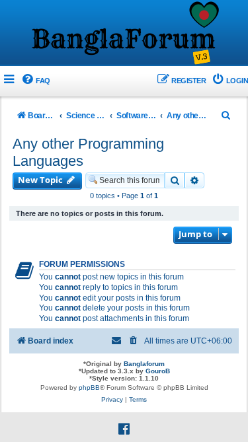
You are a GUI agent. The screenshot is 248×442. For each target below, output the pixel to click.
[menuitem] (35, 81)
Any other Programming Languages (88, 152)
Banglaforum (144, 363)
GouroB (157, 371)
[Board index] (124, 33)
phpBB (89, 387)
